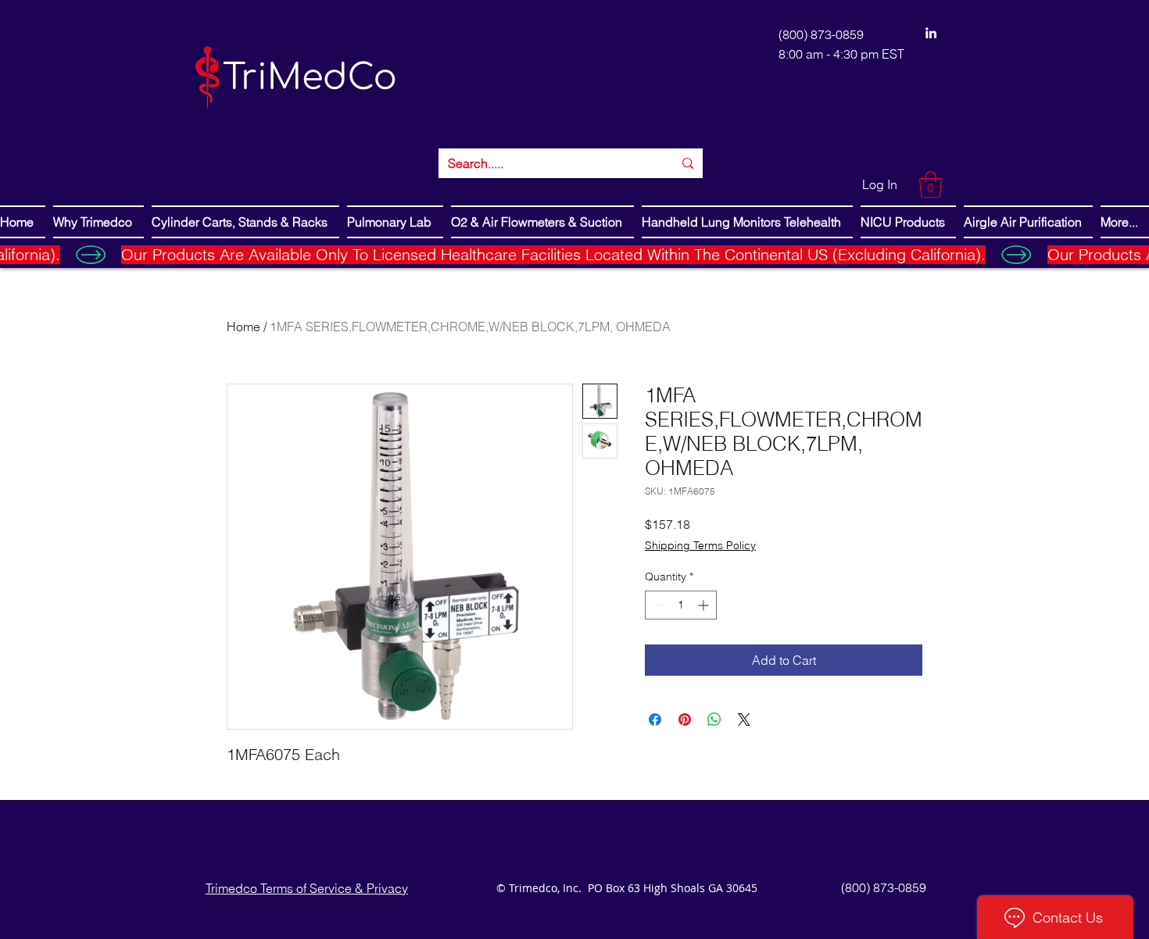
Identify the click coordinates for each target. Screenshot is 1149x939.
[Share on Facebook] (655, 719)
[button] (930, 184)
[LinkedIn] (931, 33)
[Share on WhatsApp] (714, 719)
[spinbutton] (681, 605)
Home (243, 326)
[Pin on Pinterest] (684, 719)
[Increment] (704, 605)
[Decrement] (657, 605)
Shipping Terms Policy (700, 545)
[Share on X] (744, 719)
